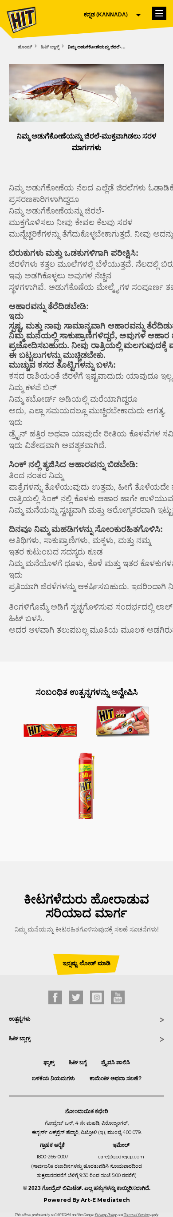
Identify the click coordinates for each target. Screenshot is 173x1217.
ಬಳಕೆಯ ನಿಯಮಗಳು (53, 1078)
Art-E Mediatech (105, 1200)
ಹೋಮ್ (25, 47)
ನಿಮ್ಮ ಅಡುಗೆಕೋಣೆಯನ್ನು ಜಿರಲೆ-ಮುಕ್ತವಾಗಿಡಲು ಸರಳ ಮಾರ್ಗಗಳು (99, 47)
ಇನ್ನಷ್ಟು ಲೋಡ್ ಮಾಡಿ (86, 963)
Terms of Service (136, 1214)
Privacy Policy (106, 1214)
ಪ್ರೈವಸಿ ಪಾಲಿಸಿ (115, 1062)
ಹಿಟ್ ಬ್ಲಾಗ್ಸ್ (50, 47)
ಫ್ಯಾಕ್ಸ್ (48, 1062)
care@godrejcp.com (121, 1157)
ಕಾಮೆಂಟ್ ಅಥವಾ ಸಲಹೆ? (116, 1078)
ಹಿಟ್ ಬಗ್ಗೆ (77, 1062)
